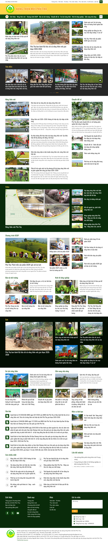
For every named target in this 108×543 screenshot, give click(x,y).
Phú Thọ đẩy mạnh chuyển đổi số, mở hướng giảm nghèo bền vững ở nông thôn (86, 123)
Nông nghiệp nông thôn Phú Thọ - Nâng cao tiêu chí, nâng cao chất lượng (92, 217)
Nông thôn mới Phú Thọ (13, 226)
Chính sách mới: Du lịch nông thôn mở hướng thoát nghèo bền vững (93, 24)
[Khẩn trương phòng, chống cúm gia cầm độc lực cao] (95, 393)
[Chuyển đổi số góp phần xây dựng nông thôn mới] (45, 393)
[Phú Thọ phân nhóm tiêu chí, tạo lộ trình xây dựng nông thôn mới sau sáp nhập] (16, 47)
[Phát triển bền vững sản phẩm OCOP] (77, 257)
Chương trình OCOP (12, 235)
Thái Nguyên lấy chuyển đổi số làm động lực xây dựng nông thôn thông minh (93, 138)
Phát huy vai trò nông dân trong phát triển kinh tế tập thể (93, 162)
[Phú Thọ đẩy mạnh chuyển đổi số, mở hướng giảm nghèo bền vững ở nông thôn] (87, 111)
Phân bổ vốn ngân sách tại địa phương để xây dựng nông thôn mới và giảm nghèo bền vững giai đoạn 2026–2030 (50, 169)
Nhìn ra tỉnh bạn (77, 411)
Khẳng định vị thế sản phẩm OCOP (59, 251)
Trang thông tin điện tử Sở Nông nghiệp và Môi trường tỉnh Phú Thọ (87, 463)
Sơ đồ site (90, 1)
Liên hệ (96, 1)
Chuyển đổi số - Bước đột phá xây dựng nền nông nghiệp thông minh (92, 146)
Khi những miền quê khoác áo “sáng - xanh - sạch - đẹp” (23, 485)
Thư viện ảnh (82, 1)
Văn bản (8, 411)
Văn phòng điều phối (11, 507)
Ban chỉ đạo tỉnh (10, 505)
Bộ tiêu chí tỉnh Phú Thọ (12, 503)
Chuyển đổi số (76, 99)
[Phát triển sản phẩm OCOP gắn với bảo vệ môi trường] (77, 265)
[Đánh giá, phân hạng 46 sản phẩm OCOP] (77, 241)
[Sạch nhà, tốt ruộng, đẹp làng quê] (66, 380)
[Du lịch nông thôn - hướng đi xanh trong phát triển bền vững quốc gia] (12, 393)
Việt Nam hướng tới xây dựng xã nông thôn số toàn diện (93, 248)
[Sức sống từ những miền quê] (77, 201)
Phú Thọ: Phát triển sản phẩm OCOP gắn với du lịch (92, 39)
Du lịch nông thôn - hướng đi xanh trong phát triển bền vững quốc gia (12, 401)
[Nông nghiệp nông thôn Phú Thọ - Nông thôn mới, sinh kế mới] (77, 226)
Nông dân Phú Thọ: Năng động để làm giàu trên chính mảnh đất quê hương (79, 309)
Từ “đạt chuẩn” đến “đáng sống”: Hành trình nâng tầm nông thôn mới (93, 417)
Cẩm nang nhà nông (62, 371)
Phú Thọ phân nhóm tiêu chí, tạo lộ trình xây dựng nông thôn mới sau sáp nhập (16, 58)
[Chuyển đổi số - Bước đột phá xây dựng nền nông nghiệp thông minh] (77, 146)
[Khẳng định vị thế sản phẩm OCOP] (59, 244)
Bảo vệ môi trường (11, 277)
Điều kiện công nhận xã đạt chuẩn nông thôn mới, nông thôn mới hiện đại (49, 153)
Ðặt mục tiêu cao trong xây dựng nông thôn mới (92, 426)
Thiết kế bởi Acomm (22, 540)
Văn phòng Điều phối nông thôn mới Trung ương (87, 458)
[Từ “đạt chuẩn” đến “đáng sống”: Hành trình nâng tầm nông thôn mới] (77, 417)
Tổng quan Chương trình (12, 501)
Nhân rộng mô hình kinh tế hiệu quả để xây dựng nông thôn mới (16, 37)
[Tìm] (101, 1)
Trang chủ (54, 1)
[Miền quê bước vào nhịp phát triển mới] (77, 436)
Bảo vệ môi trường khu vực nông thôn (28, 307)
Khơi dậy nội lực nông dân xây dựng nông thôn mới (92, 48)
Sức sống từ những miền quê (92, 199)
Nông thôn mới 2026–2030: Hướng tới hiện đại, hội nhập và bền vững (93, 57)
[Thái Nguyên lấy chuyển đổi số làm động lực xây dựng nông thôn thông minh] (77, 138)
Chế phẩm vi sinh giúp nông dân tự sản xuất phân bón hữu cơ (61, 401)
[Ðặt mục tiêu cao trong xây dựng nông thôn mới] (77, 427)
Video (7, 186)
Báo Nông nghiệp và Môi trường (84, 467)
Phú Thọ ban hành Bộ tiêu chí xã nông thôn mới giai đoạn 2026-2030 (48, 47)
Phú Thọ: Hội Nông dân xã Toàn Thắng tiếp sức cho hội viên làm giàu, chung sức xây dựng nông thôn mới (95, 311)
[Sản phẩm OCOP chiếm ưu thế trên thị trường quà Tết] (59, 260)
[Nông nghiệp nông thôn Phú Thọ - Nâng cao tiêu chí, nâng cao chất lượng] (77, 217)
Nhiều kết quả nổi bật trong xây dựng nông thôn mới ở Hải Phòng (28, 401)
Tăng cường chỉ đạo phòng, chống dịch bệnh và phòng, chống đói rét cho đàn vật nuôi (78, 403)
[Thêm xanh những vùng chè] (77, 155)
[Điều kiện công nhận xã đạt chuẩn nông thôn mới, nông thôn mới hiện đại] (17, 158)
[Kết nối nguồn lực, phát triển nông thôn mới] (77, 209)
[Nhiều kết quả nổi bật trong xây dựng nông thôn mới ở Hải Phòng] (29, 393)
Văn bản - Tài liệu (63, 1)
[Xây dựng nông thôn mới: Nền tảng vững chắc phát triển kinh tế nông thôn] (77, 445)
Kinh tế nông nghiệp (62, 277)
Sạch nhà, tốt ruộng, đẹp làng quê (89, 374)
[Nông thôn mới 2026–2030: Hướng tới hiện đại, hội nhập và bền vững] (77, 57)
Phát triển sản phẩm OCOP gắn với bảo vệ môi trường (93, 264)
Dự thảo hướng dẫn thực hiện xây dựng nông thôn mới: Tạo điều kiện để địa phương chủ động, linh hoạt (49, 136)
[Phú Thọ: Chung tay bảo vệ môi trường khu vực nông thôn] (12, 299)
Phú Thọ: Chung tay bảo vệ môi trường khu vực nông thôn (12, 308)
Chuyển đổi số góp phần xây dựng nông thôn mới (45, 400)
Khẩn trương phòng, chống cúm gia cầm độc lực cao (95, 401)
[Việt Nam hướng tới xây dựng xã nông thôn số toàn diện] (77, 249)
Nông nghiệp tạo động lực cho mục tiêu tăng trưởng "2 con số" (93, 31)
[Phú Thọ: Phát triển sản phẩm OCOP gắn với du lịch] (77, 41)
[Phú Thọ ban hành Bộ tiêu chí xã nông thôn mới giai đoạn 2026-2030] (49, 33)
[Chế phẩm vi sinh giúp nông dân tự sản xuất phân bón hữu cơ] (62, 393)
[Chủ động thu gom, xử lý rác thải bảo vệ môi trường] (16, 287)
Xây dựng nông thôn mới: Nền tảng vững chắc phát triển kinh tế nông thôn (93, 445)
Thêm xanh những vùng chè (92, 153)
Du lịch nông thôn (11, 371)
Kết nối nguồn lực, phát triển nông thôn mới (92, 208)
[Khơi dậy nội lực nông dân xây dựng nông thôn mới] (77, 49)
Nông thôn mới (10, 99)
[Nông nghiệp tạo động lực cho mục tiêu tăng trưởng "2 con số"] (77, 32)
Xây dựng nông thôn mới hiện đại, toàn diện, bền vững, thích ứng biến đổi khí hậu (92, 192)
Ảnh (6, 319)
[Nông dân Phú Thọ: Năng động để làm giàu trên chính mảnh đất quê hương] (79, 299)
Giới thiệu (8, 497)
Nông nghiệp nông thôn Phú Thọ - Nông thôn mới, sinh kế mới (92, 226)
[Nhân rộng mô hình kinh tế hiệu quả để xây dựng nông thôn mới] (16, 28)
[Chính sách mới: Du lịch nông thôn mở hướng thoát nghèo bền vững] (77, 24)
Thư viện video (73, 1)
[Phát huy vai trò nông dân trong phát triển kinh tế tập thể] (77, 163)
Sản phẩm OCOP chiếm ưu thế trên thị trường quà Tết (58, 269)
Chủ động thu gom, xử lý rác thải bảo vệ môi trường (40, 282)
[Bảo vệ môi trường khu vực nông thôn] (29, 299)
